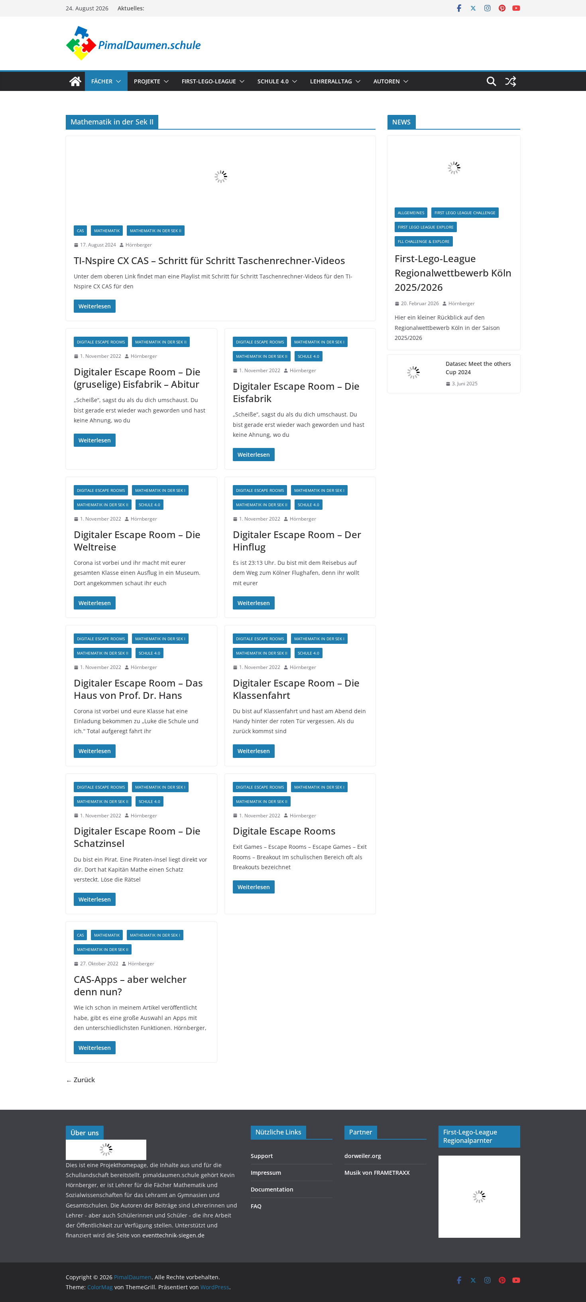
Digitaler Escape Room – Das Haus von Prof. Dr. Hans (138, 689)
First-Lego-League (209, 81)
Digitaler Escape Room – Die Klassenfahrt (296, 689)
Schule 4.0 (273, 81)
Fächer (101, 81)
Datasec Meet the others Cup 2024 (478, 368)
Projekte (147, 81)
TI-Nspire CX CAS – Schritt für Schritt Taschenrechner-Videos (209, 260)
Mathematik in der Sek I (319, 342)
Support (262, 1156)
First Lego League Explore (426, 227)
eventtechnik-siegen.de (173, 1235)
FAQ (256, 1206)
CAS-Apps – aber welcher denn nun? (130, 985)
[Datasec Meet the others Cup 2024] (413, 374)
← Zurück (80, 1079)
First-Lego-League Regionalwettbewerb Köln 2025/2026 (453, 273)
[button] (116, 81)
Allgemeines (411, 212)
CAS (80, 230)
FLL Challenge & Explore (424, 241)
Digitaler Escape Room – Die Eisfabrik (296, 392)
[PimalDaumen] (75, 81)
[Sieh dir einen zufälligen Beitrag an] (510, 81)
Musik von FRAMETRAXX (377, 1172)
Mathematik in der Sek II (155, 230)
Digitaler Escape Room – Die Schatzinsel (137, 837)
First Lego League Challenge (465, 212)
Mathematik (107, 230)
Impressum (266, 1172)
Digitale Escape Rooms (101, 342)
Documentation (272, 1189)
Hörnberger (139, 244)
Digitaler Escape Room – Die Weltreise (137, 540)
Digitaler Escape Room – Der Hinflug (297, 540)
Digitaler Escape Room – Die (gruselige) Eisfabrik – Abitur (137, 378)
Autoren (387, 81)
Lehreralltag (331, 81)
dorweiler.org (362, 1156)
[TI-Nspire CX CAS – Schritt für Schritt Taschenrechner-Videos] (221, 176)
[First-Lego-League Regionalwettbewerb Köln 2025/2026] (453, 168)
